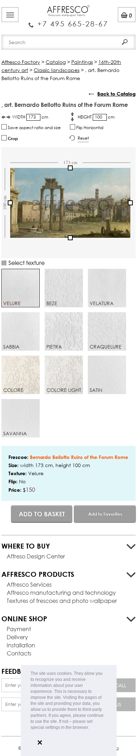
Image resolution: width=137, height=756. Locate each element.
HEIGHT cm (96, 117)
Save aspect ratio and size (34, 128)
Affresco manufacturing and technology (61, 592)
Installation (21, 645)
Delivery (17, 637)
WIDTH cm (30, 117)
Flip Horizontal (89, 128)
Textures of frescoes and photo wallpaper (62, 600)
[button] (91, 728)
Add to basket (42, 514)
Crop (12, 138)
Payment (19, 629)
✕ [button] (40, 742)
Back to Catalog (116, 94)
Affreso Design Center (36, 556)
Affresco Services (29, 584)
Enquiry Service (68, 21)
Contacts (19, 653)
